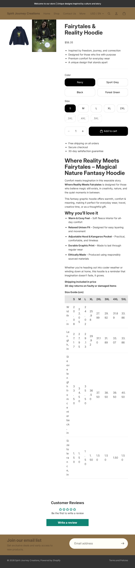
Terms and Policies (118, 560)
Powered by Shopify (50, 560)
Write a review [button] (67, 522)
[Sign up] (122, 543)
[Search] (109, 13)
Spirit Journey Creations (27, 560)
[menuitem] (82, 14)
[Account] (116, 13)
